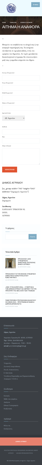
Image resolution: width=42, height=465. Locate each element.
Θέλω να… (7, 425)
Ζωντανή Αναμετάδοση (12, 366)
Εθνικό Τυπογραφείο (11, 405)
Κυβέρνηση (8, 409)
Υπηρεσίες (7, 363)
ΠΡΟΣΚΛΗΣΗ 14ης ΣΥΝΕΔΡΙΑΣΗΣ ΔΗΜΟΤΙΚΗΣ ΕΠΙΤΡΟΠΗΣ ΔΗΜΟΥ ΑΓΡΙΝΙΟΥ (26, 261)
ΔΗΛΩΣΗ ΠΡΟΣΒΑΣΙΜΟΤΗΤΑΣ (24, 453)
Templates (13, 22)
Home (4, 22)
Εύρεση (32, 237)
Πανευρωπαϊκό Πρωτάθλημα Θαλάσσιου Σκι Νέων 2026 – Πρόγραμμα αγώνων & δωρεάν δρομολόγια (20, 302)
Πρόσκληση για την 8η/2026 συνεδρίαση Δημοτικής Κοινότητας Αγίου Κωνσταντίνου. (20, 275)
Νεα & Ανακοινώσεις (11, 370)
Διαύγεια (7, 402)
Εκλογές (7, 396)
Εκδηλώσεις (8, 429)
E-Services (8, 373)
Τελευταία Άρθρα (12, 252)
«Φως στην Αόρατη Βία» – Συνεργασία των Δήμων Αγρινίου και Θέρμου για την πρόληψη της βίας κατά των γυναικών (20, 289)
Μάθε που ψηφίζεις (10, 399)
